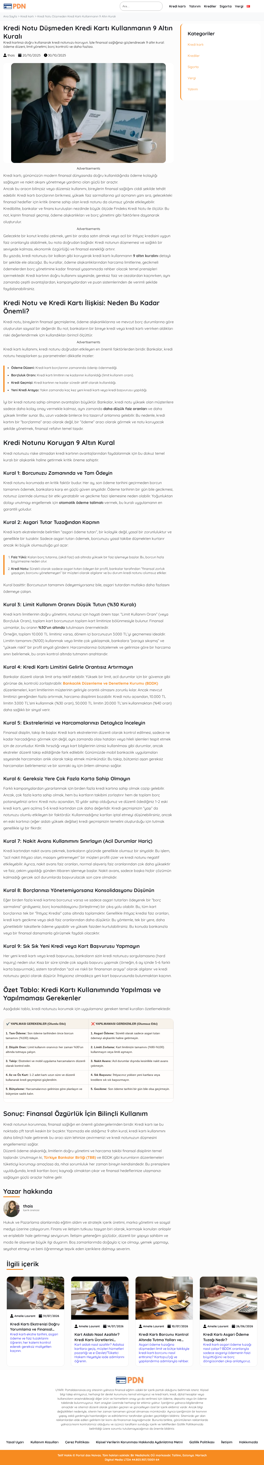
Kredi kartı (177, 6)
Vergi (239, 6)
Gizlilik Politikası (201, 1442)
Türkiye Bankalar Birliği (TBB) (70, 1157)
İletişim (226, 1442)
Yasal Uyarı (15, 1442)
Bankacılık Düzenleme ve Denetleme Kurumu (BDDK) (110, 683)
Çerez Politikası (77, 1442)
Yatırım (195, 6)
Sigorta (226, 6)
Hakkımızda (248, 1442)
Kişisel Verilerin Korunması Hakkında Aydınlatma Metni (139, 1442)
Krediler (210, 6)
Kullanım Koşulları (45, 1442)
